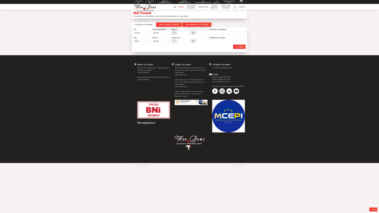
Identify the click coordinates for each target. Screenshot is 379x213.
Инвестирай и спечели (225, 7)
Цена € (174, 29)
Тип (134, 29)
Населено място (159, 29)
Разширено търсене (197, 25)
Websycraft (242, 165)
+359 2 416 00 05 (181, 87)
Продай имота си (214, 7)
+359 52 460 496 (143, 72)
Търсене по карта (170, 25)
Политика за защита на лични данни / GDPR (228, 86)
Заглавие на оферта (217, 29)
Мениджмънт (146, 122)
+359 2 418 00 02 (181, 75)
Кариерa (242, 7)
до (193, 32)
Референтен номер (217, 38)
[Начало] (174, 7)
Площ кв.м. (176, 38)
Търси (240, 47)
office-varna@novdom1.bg (221, 77)
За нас (234, 7)
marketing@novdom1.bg (220, 81)
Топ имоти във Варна (191, 7)
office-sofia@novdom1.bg (221, 79)
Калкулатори (203, 7)
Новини (181, 7)
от (174, 32)
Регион (155, 38)
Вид (135, 38)
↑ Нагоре (373, 209)
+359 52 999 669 (143, 79)
